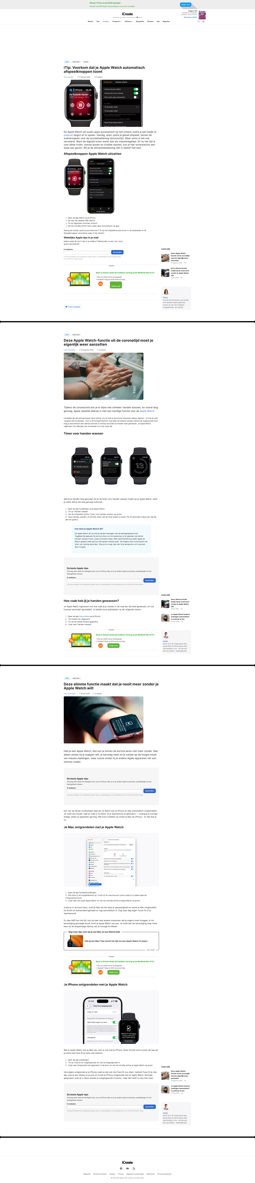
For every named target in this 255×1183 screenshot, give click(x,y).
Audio (86, 62)
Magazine (87, 1174)
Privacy (121, 1174)
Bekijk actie (185, 5)
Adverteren (151, 1174)
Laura (70, 350)
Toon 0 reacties (74, 307)
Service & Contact (100, 1174)
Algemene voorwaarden (135, 1174)
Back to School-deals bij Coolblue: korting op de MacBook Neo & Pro (125, 273)
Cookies (112, 1174)
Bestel (195, 17)
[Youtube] (127, 1169)
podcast (68, 135)
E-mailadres (71, 577)
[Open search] (198, 21)
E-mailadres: (68, 249)
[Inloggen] (203, 21)
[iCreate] (127, 14)
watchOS (76, 62)
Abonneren (188, 17)
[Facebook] (121, 1169)
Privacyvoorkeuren (165, 1174)
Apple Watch (147, 411)
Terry (69, 77)
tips (67, 62)
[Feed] (134, 1169)
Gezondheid (84, 616)
